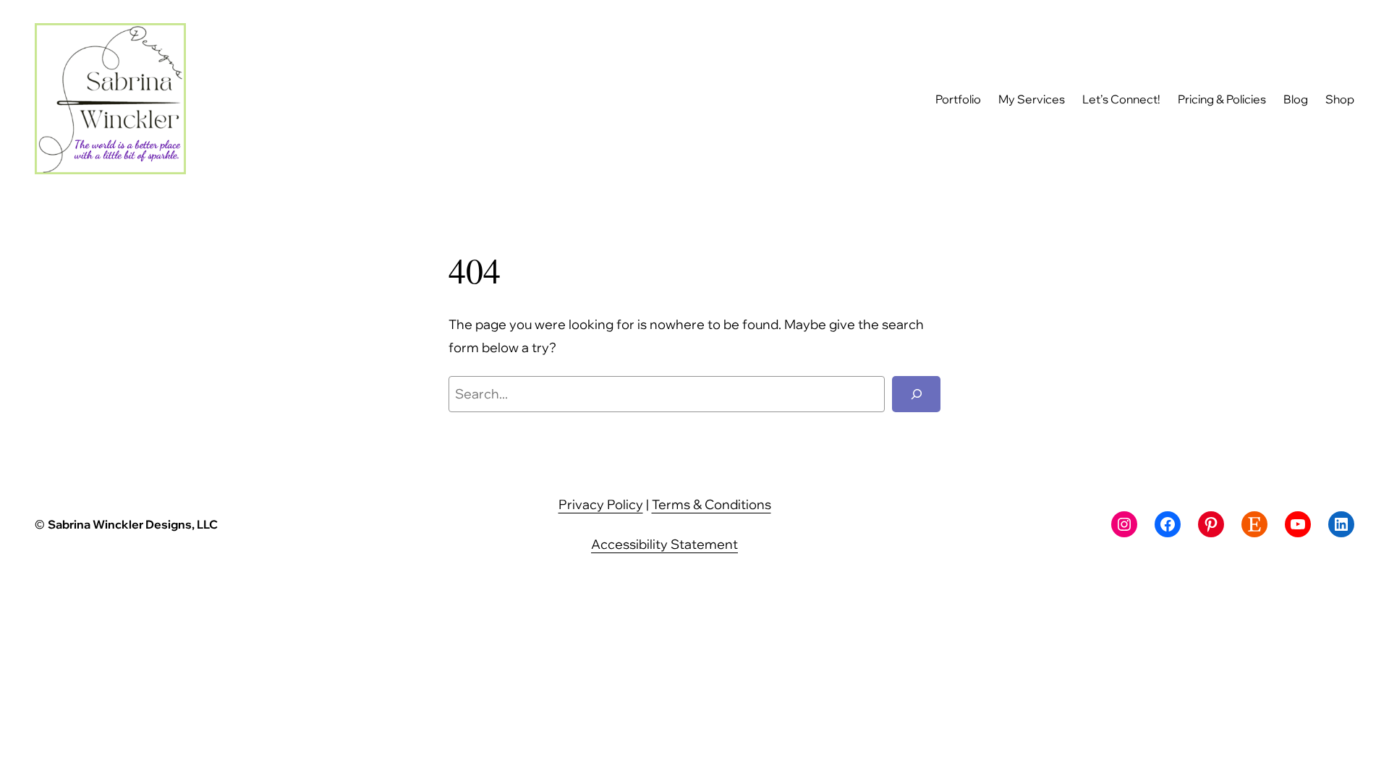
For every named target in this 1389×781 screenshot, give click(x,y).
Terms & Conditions (711, 504)
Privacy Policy (600, 504)
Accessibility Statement (664, 544)
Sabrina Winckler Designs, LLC (133, 524)
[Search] (916, 394)
